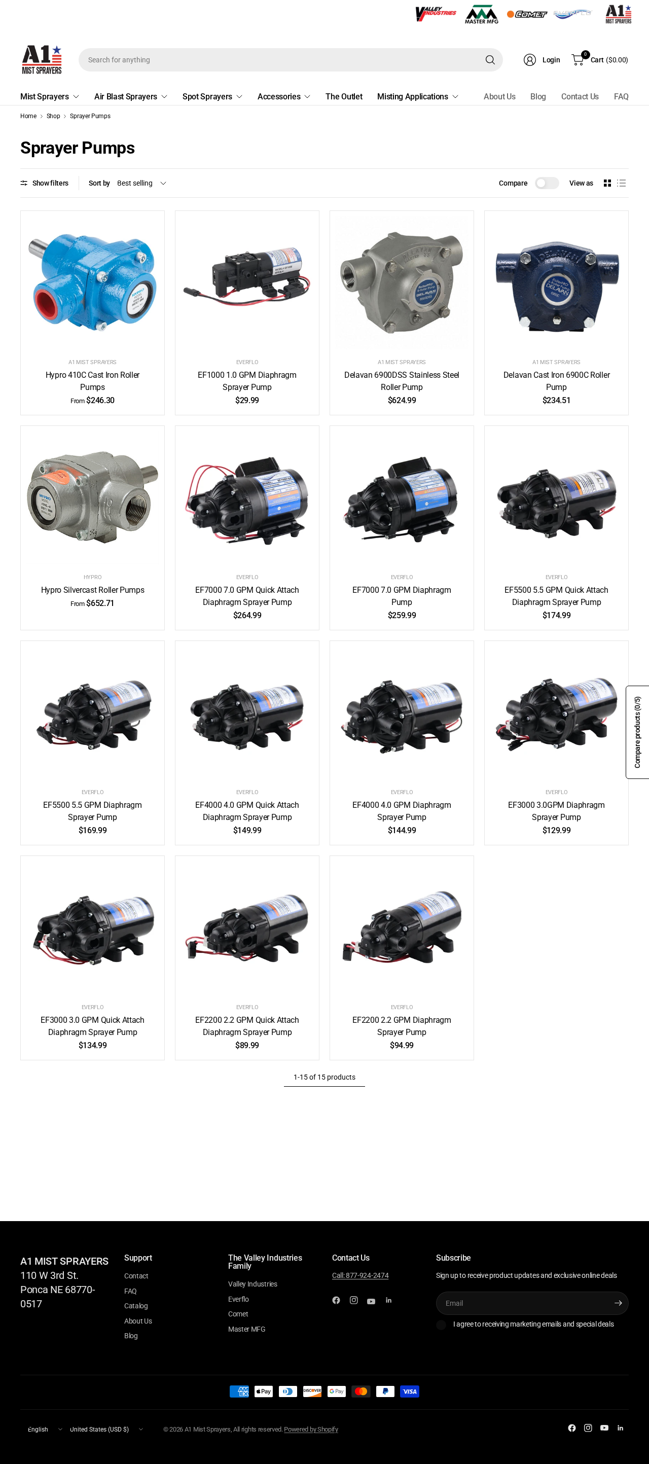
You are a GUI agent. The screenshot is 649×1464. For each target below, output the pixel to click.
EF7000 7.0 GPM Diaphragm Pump (401, 596)
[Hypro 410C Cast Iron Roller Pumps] (92, 282)
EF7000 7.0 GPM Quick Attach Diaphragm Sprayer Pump (247, 596)
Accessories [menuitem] (279, 96)
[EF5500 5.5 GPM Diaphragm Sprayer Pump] (92, 712)
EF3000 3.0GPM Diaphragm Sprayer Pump (556, 811)
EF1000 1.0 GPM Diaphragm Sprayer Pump (247, 381)
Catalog (136, 1306)
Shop (53, 116)
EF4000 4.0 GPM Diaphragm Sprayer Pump (401, 811)
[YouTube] (375, 1301)
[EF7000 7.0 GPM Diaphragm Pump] (401, 497)
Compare (513, 183)
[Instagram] (358, 1300)
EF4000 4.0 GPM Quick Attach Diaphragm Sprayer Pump (247, 811)
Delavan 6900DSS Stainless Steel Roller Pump (401, 381)
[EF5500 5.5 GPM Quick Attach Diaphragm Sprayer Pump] (556, 497)
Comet (238, 1314)
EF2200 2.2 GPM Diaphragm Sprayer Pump (401, 1026)
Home (28, 116)
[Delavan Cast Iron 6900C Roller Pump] (556, 282)
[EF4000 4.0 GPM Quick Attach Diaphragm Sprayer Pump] (247, 712)
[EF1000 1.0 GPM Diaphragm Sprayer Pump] (247, 282)
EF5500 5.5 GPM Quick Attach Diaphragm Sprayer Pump (556, 596)
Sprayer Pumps (90, 116)
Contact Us (580, 96)
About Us (499, 96)
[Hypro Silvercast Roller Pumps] (92, 497)
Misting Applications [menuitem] (412, 96)
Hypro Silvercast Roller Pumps (93, 590)
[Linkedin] (393, 1300)
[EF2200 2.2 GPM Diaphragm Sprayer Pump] (401, 927)
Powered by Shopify (311, 1429)
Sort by (99, 183)
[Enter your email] (618, 1303)
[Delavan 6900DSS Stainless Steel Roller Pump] (401, 282)
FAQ (621, 96)
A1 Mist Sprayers (92, 362)
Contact (136, 1276)
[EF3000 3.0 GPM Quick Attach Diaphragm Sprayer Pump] (92, 927)
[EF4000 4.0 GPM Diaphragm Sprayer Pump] (401, 712)
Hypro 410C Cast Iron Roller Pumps (92, 381)
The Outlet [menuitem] (344, 96)
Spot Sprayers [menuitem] (207, 96)
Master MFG (247, 1329)
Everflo (247, 362)
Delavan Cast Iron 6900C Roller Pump (556, 381)
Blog (538, 96)
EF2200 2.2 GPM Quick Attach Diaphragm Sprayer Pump (247, 1026)
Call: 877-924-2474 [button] (360, 1275)
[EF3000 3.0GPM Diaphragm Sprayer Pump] (556, 712)
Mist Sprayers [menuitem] (44, 96)
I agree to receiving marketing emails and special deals (533, 1324)
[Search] (490, 60)
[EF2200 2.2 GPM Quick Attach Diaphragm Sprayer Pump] (247, 927)
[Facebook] (340, 1300)
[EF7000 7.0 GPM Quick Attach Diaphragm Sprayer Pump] (247, 497)
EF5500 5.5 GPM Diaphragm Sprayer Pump (92, 811)
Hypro (92, 577)
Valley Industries (252, 1284)
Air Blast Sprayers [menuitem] (125, 96)
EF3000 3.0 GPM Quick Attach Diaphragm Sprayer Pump (92, 1026)
